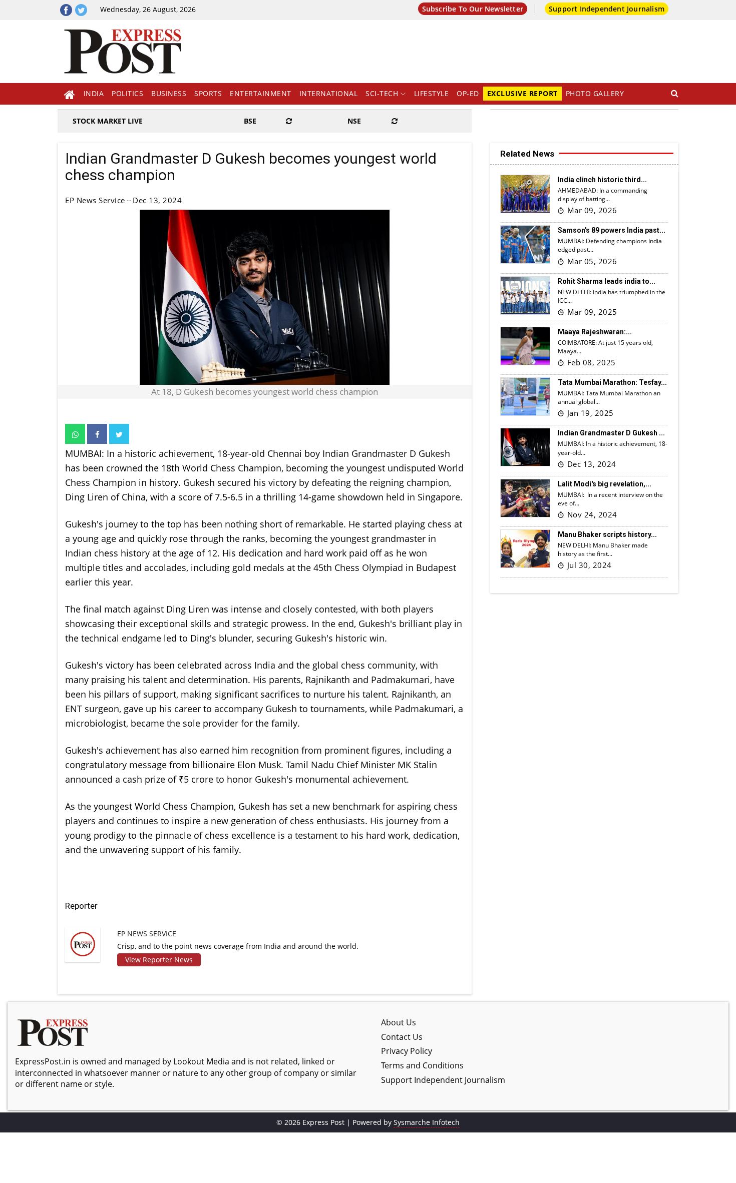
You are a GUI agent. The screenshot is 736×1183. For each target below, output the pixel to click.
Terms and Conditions (422, 1065)
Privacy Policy (406, 1050)
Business (168, 93)
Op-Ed (468, 93)
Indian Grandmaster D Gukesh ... (611, 433)
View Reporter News (159, 959)
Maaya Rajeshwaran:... (595, 332)
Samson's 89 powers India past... (611, 230)
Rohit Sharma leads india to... (606, 281)
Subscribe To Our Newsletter (472, 9)
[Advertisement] (447, 47)
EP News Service (95, 200)
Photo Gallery (595, 93)
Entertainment (260, 93)
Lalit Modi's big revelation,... (604, 484)
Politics (127, 93)
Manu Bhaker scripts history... (607, 534)
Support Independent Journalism (606, 9)
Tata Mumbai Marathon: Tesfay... (612, 382)
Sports (208, 93)
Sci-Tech (381, 93)
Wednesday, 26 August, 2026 (148, 9)
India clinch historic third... (602, 180)
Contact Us (402, 1036)
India (94, 93)
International (328, 93)
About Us (398, 1022)
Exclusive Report (522, 93)
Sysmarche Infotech (427, 1122)
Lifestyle (431, 93)
